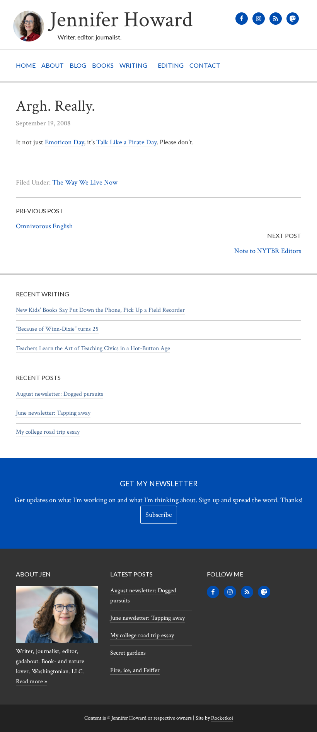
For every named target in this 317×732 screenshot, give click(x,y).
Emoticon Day (64, 142)
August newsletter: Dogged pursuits (59, 394)
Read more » (31, 681)
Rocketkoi (222, 718)
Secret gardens (128, 653)
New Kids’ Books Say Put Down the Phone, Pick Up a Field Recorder (100, 310)
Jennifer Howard (121, 20)
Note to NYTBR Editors (267, 250)
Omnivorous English (44, 226)
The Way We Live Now (85, 182)
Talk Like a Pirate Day (126, 142)
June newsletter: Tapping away (53, 413)
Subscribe (158, 514)
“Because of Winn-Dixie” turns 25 (57, 329)
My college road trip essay (48, 432)
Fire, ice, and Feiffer (135, 670)
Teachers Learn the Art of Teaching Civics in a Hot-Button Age (93, 348)
